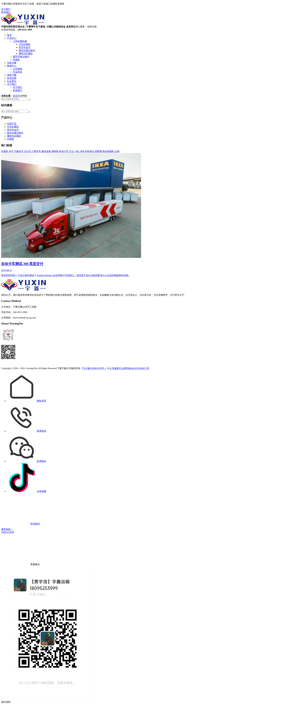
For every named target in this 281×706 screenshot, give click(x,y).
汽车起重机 (24, 44)
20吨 (82, 151)
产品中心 (11, 38)
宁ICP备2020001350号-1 (94, 368)
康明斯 (55, 151)
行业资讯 (17, 72)
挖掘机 (16, 59)
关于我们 (6, 9)
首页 (9, 35)
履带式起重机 (26, 53)
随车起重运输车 (27, 50)
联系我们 (6, 12)
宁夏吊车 (37, 151)
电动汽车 (64, 151)
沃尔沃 (28, 151)
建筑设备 (47, 151)
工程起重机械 (20, 41)
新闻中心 (11, 66)
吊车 (11, 151)
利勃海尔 (90, 151)
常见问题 (11, 78)
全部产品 (11, 123)
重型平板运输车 (21, 56)
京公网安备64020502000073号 (134, 368)
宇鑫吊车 (19, 151)
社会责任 (11, 81)
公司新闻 (17, 69)
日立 (71, 151)
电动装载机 (108, 151)
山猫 (117, 151)
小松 (77, 151)
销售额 (98, 151)
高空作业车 (24, 47)
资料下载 (11, 75)
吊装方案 (11, 62)
